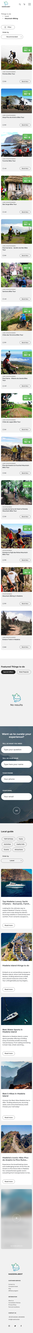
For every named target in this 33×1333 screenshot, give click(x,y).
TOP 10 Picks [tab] (8, 839)
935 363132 (22, 1317)
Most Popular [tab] (24, 672)
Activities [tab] (7, 844)
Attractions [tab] (19, 849)
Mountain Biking (11, 71)
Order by (5, 32)
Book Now (25, 81)
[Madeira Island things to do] (16, 947)
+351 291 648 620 (13, 1317)
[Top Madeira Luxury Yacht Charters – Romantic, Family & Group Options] (16, 883)
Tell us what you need (12, 743)
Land (7, 16)
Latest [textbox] (12, 860)
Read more (9, 925)
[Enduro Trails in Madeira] (16, 623)
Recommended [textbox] (12, 37)
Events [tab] (6, 849)
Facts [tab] (21, 839)
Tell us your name (10, 758)
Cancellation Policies (14, 1302)
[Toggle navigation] (29, 4)
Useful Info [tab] (20, 844)
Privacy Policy (12, 1304)
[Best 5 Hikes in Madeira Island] (16, 1075)
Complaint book (13, 1286)
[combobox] (12, 37)
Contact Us (11, 1284)
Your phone (7, 773)
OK (16, 811)
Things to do (6, 14)
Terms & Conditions (14, 1307)
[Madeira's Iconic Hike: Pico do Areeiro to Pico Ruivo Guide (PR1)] (16, 1139)
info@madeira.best (13, 1319)
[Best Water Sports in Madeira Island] (16, 1011)
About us (11, 1300)
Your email (7, 790)
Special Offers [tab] (8, 672)
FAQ (9, 1288)
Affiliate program (13, 1290)
